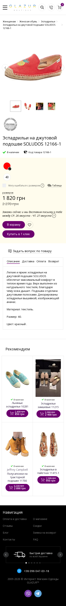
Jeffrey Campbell (17, 469)
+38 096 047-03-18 (36, 571)
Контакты (9, 539)
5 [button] (37, 563)
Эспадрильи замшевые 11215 (48, 405)
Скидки (37, 526)
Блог (6, 532)
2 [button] (29, 563)
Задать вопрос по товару (32, 251)
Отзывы (8, 526)
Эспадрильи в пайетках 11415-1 (48, 471)
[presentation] (5, 67)
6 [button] (40, 563)
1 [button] (26, 563)
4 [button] (34, 563)
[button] (15, 106)
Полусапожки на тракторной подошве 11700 (17, 477)
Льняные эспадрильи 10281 (17, 404)
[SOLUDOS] (10, 133)
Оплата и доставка (15, 519)
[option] (33, 554)
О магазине (40, 519)
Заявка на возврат (44, 532)
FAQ (35, 539)
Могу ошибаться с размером (25, 185)
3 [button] (31, 563)
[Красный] (7, 166)
